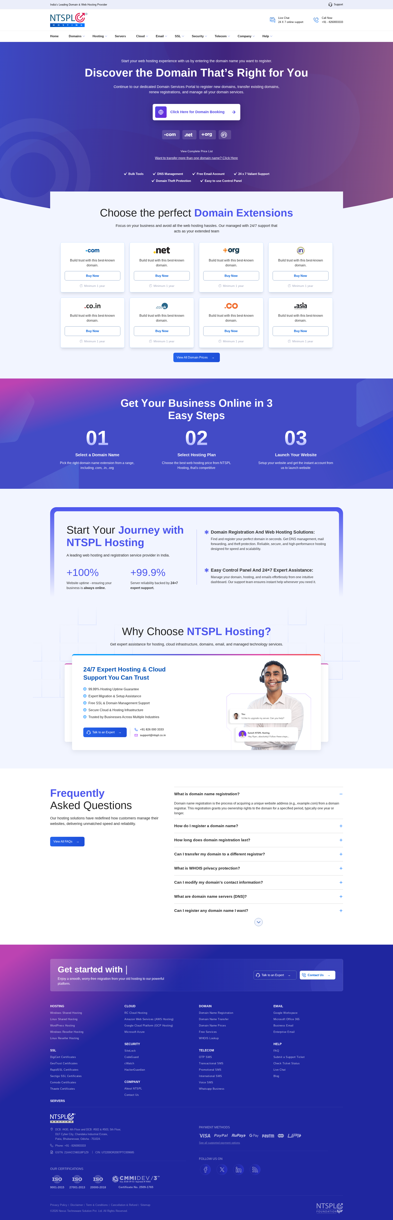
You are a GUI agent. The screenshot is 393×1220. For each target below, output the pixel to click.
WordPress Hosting (62, 1025)
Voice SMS (206, 1082)
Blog (276, 1076)
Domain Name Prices (212, 1025)
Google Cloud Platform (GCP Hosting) (148, 1025)
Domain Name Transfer (213, 1019)
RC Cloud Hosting (135, 1012)
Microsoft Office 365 (286, 1019)
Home (54, 36)
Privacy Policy (58, 1205)
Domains (75, 36)
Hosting (99, 36)
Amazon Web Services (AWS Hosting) (149, 1019)
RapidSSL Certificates (64, 1069)
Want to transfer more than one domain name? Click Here (196, 158)
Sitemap (145, 1205)
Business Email (283, 1025)
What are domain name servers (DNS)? (210, 896)
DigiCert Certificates (63, 1057)
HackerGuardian (134, 1069)
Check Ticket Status (286, 1063)
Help (266, 36)
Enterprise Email (284, 1031)
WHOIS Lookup (209, 1038)
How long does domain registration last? (212, 840)
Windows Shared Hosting (66, 1012)
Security (198, 36)
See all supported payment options (219, 1142)
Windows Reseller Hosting (67, 1031)
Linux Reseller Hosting (64, 1038)
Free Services (208, 1031)
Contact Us (131, 1094)
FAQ (276, 1050)
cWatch (129, 1063)
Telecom (221, 36)
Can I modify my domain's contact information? (218, 882)
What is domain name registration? (207, 794)
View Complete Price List (197, 151)
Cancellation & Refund (124, 1205)
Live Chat (279, 1069)
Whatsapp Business (212, 1088)
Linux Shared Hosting (64, 1019)
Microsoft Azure (134, 1031)
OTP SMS (205, 1057)
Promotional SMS (210, 1069)
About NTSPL (133, 1088)
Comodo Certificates (63, 1082)
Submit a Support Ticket (289, 1057)
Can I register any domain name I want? (211, 910)
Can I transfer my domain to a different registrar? (219, 854)
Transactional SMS (211, 1063)
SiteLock (130, 1050)
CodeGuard (131, 1057)
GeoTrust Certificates (64, 1063)
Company (245, 36)
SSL (178, 36)
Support (338, 4)
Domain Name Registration (216, 1012)
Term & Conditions (97, 1205)
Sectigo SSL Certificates (66, 1076)
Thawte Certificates (62, 1088)
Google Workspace (285, 1012)
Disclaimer (76, 1205)
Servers (120, 36)
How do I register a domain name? (206, 826)
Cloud (141, 36)
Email (160, 36)
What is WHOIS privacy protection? (207, 868)
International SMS (210, 1076)
